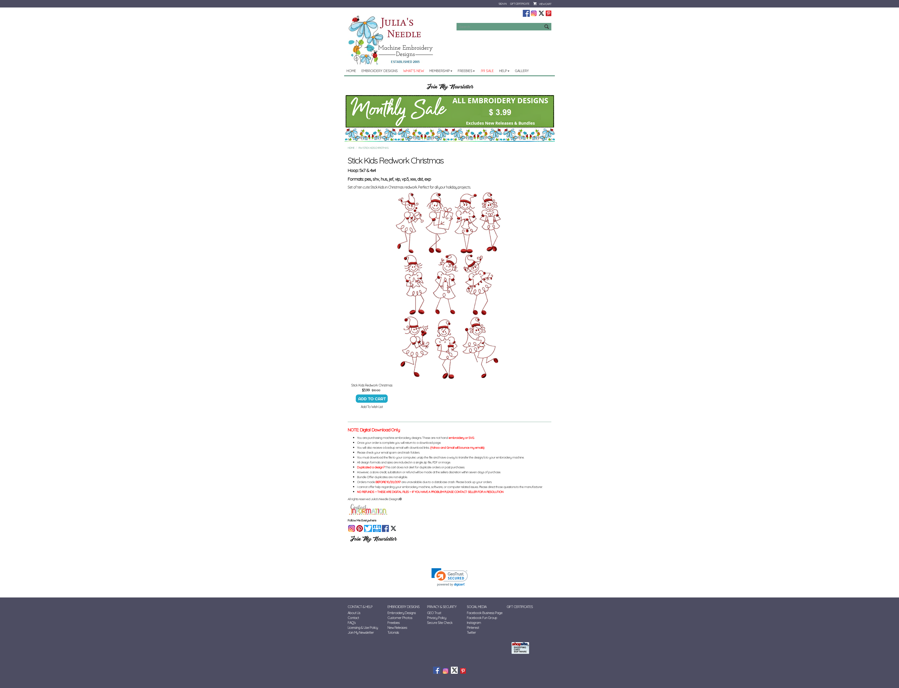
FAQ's (352, 622)
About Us (354, 613)
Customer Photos (399, 617)
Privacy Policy (436, 617)
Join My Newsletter (361, 632)
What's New (413, 71)
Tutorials (393, 632)
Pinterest (473, 627)
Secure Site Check (440, 622)
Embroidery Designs (379, 71)
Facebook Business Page (484, 613)
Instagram (474, 622)
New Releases (397, 627)
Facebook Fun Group (482, 617)
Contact (353, 617)
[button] (449, 577)
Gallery (522, 71)
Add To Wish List (372, 406)
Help (503, 71)
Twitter (471, 632)
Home (351, 71)
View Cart (545, 4)
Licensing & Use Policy (363, 627)
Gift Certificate (519, 3)
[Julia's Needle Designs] (391, 40)
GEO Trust (434, 613)
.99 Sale (487, 71)
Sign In (502, 3)
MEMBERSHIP (439, 71)
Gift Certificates (520, 606)
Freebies (465, 71)
